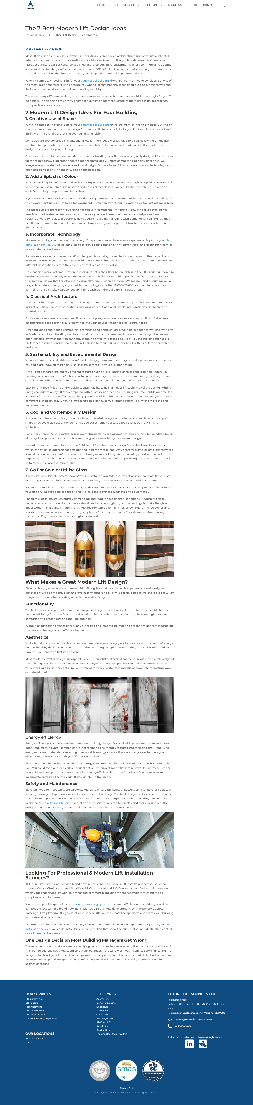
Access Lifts (102, 999)
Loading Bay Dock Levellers (111, 1034)
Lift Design (70, 35)
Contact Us (211, 5)
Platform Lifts (104, 1022)
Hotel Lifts (102, 1010)
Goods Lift (102, 1006)
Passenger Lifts (104, 1018)
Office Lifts (102, 1014)
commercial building (95, 80)
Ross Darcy (36, 35)
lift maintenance (61, 803)
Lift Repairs (31, 1002)
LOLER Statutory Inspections (41, 1018)
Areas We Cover (34, 1038)
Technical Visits (33, 1006)
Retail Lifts (102, 1026)
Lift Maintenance (34, 1010)
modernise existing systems (91, 904)
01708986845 (183, 1026)
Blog (194, 5)
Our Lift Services (123, 5)
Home (101, 5)
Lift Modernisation (35, 1014)
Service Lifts (103, 1030)
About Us (175, 5)
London (29, 1042)
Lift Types (152, 5)
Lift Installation (33, 999)
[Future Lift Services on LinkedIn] (191, 1044)
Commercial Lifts (106, 1002)
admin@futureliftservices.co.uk (193, 1019)
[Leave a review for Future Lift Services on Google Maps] (204, 1044)
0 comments (88, 35)
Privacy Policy (127, 1088)
